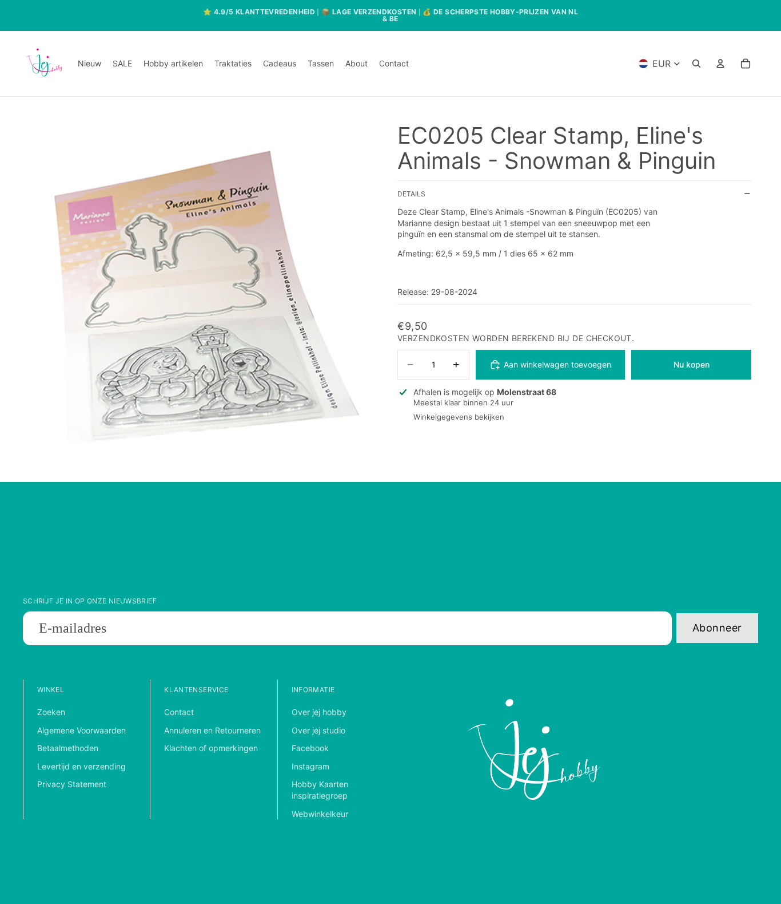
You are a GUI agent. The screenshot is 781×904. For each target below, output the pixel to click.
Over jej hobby (319, 712)
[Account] (720, 63)
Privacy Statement (71, 784)
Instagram (310, 766)
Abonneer (717, 628)
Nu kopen (692, 364)
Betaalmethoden (67, 748)
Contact (179, 712)
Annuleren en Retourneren (212, 730)
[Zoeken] (696, 63)
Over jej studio (318, 730)
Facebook (310, 748)
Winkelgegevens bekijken (458, 417)
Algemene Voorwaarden (81, 730)
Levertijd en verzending (81, 766)
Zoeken (51, 712)
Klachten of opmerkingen (211, 748)
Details (411, 194)
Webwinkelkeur (320, 814)
